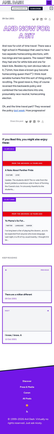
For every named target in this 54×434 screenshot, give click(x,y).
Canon (27, 392)
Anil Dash (12, 2)
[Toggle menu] (49, 2)
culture (9, 175)
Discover (27, 381)
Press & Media (27, 387)
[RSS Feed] (27, 411)
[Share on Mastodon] (37, 19)
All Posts (27, 398)
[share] (50, 19)
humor (29, 226)
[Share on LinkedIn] (41, 19)
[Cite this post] (45, 18)
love (17, 175)
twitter (9, 226)
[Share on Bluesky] (34, 19)
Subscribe (35, 9)
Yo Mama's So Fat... (15, 220)
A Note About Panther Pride (19, 170)
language (19, 226)
